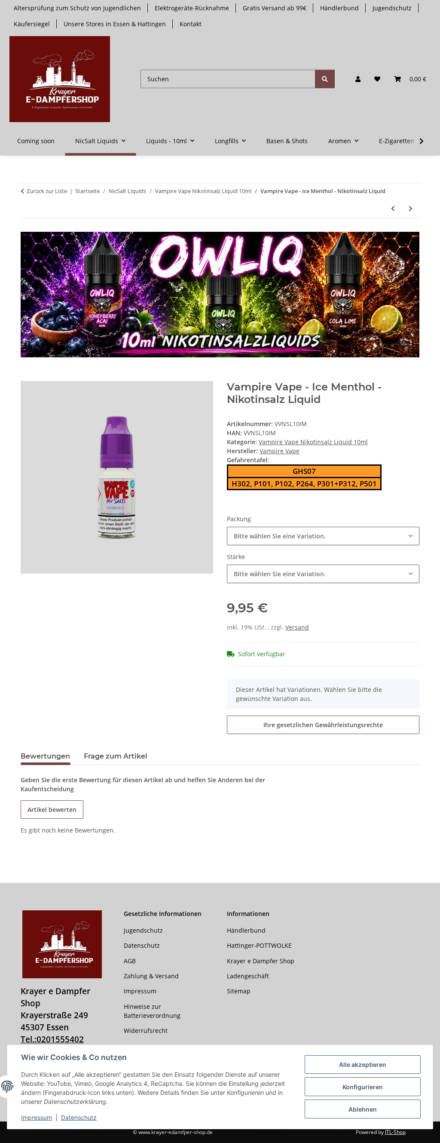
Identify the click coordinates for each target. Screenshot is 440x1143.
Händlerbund (339, 8)
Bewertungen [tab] (45, 756)
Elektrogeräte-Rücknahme (192, 8)
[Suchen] (325, 79)
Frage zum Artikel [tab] (115, 756)
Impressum (36, 1117)
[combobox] (323, 536)
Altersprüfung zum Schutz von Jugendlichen (77, 8)
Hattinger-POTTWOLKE (259, 945)
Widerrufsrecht (146, 1030)
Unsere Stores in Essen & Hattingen (115, 24)
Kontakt (191, 24)
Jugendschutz (392, 8)
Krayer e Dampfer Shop (260, 961)
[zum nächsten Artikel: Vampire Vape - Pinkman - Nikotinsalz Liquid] (410, 208)
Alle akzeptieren (362, 1064)
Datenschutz (79, 1117)
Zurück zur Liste (47, 191)
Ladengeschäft (248, 976)
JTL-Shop (395, 1132)
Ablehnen (362, 1109)
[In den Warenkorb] (27, 376)
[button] (357, 79)
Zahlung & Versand (151, 976)
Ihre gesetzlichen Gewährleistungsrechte (323, 725)
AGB (130, 961)
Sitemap (239, 991)
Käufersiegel (32, 24)
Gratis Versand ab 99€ (274, 8)
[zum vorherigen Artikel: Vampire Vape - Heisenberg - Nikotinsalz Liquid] (393, 208)
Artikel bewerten (52, 809)
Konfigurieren (362, 1087)
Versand (297, 627)
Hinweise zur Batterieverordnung (152, 1011)
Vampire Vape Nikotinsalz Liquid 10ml (313, 442)
